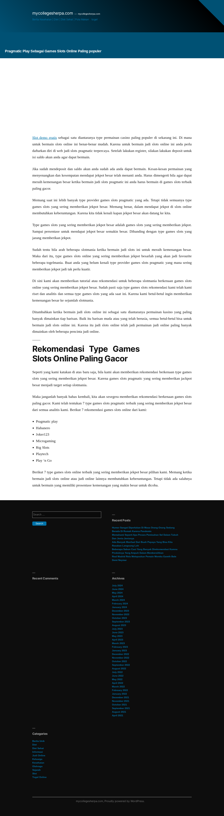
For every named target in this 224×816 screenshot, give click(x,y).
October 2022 (119, 661)
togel (95, 19)
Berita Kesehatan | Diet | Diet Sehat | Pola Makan (60, 19)
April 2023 (117, 639)
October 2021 (119, 704)
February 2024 (120, 603)
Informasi (37, 752)
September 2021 (121, 708)
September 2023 (121, 621)
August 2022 (119, 668)
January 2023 (119, 650)
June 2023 (117, 632)
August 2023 (119, 625)
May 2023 (117, 636)
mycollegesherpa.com (52, 13)
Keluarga (37, 759)
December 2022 (120, 654)
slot (34, 773)
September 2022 (121, 665)
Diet (34, 744)
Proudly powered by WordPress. (124, 801)
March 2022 (118, 686)
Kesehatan (38, 762)
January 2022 (119, 693)
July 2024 (117, 585)
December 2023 (120, 610)
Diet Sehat (38, 748)
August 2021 (119, 712)
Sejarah (36, 770)
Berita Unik (38, 741)
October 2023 (119, 618)
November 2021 (120, 701)
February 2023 (120, 647)
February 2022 (120, 690)
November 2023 (120, 614)
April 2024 (117, 596)
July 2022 (117, 672)
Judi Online (38, 755)
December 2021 (120, 697)
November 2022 (120, 657)
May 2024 (117, 592)
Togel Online (39, 777)
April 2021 (117, 715)
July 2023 (117, 629)
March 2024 (118, 600)
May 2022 (117, 679)
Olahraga (37, 766)
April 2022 (117, 683)
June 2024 (117, 589)
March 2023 (118, 643)
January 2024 (119, 607)
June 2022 (117, 675)
